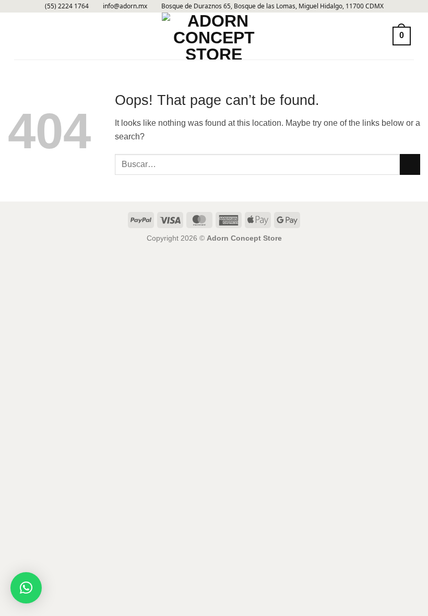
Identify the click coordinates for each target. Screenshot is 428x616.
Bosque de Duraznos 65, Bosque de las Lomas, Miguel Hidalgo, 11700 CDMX (272, 6)
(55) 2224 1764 (67, 6)
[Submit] (410, 164)
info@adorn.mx (125, 6)
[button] (20, 36)
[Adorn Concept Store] (214, 36)
